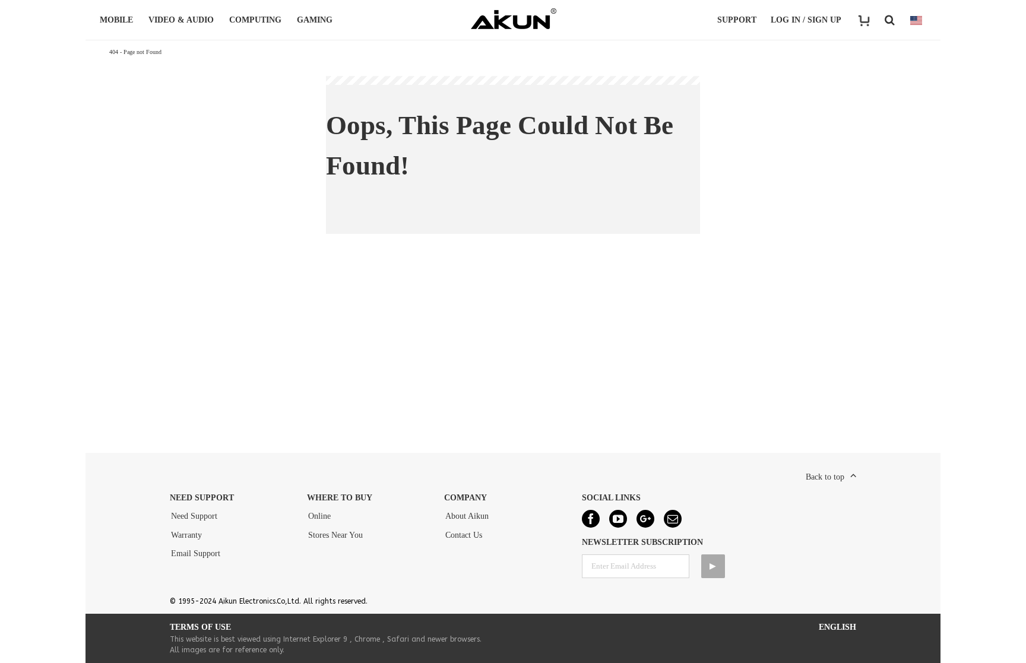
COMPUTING (255, 19)
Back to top (825, 476)
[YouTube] (618, 519)
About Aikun (467, 516)
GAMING (314, 19)
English (837, 627)
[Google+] (645, 519)
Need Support (194, 516)
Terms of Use (200, 627)
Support (736, 19)
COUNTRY (916, 20)
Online (319, 516)
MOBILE (116, 19)
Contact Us (463, 535)
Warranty (186, 535)
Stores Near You (335, 535)
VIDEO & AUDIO (181, 19)
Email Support (195, 553)
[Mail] (673, 519)
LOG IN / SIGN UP (806, 19)
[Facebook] (591, 519)
